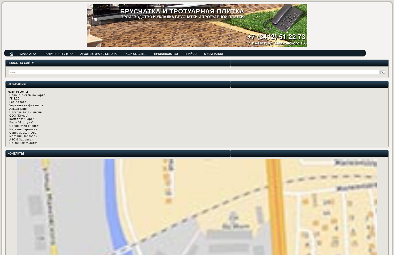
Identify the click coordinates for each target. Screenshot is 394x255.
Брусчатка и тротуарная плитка (182, 11)
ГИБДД (14, 98)
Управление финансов (26, 105)
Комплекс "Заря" (21, 119)
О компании (213, 54)
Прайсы (191, 54)
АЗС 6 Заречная (21, 139)
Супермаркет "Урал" (24, 132)
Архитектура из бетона (98, 54)
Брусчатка (28, 54)
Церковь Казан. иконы (25, 112)
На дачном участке (23, 143)
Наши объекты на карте (27, 95)
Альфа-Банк (18, 108)
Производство (166, 54)
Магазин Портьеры (23, 136)
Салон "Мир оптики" (24, 126)
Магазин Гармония (23, 129)
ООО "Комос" (19, 115)
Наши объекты (135, 54)
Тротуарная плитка (58, 54)
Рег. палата (17, 102)
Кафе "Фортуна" (21, 122)
